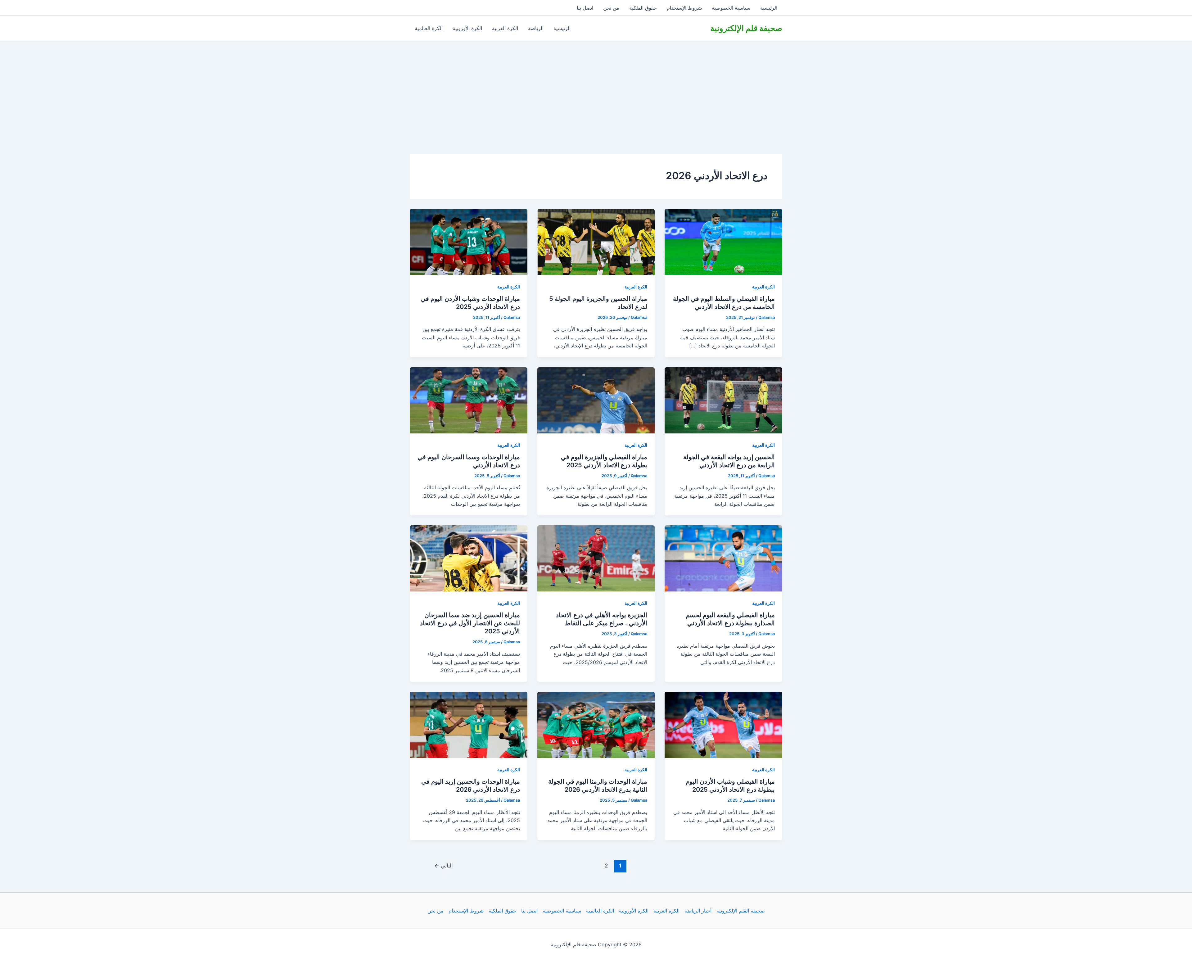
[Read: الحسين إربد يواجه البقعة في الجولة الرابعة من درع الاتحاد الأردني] (723, 399)
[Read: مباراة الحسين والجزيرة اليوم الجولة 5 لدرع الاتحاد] (596, 241)
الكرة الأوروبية (467, 28)
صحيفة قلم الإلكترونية (746, 28)
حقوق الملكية (643, 8)
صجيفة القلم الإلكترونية (740, 911)
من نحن (611, 8)
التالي (443, 865)
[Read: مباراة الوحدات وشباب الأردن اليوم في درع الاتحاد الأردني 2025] (468, 241)
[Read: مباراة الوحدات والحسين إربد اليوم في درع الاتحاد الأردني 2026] (468, 724)
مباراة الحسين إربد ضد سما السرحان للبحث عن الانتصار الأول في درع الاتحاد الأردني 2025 (470, 623)
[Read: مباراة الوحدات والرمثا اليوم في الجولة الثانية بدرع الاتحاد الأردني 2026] (596, 724)
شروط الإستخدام (684, 8)
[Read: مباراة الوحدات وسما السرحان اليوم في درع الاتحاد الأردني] (468, 399)
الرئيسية (768, 8)
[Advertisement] (596, 87)
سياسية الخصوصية (731, 8)
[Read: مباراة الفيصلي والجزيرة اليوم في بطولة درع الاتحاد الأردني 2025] (596, 399)
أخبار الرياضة (697, 911)
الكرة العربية (505, 28)
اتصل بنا (585, 8)
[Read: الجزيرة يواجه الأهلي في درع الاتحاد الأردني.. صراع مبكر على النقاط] (596, 558)
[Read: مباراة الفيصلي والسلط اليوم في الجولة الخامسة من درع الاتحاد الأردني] (723, 241)
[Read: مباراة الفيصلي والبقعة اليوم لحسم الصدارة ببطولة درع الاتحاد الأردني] (723, 558)
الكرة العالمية (429, 28)
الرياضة (536, 28)
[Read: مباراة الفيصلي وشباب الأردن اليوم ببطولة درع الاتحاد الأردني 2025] (723, 724)
